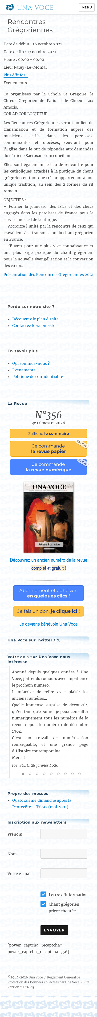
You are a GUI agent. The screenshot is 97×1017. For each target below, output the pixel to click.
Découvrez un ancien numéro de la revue (48, 564)
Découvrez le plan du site (35, 319)
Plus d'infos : (16, 75)
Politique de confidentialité (37, 376)
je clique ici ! (48, 611)
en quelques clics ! (48, 593)
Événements (24, 370)
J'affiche (48, 433)
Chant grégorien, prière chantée (65, 907)
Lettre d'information (68, 894)
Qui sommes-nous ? (31, 363)
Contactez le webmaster (34, 325)
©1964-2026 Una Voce (25, 977)
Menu (87, 7)
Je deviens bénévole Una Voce (49, 624)
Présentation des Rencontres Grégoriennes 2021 (48, 274)
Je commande (59, 447)
